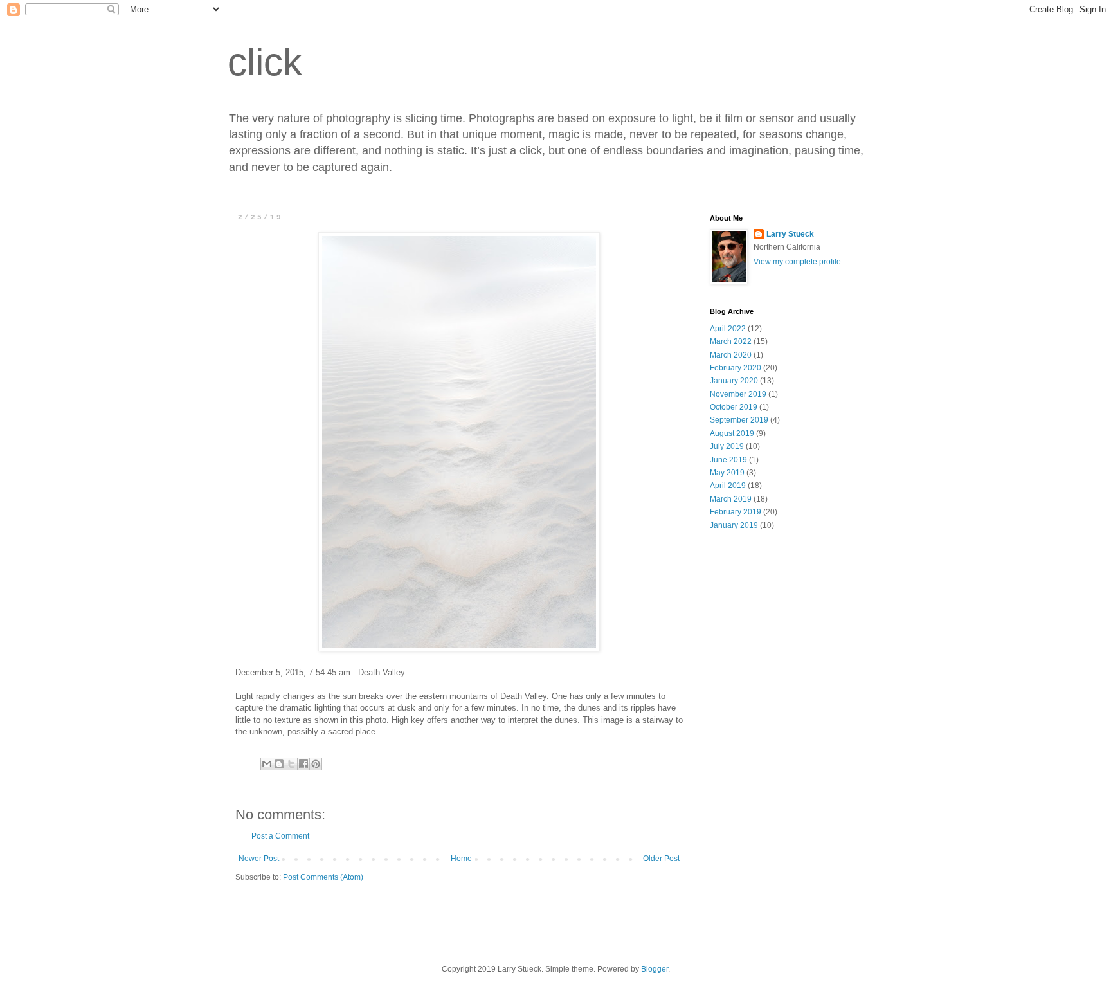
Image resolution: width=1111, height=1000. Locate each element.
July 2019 (727, 446)
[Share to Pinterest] (315, 764)
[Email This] (266, 764)
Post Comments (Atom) (323, 877)
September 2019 (739, 419)
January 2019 (734, 525)
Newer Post (259, 858)
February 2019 (735, 511)
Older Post (661, 858)
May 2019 (727, 472)
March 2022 (731, 341)
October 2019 (733, 407)
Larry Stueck (790, 234)
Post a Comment (280, 836)
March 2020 (731, 354)
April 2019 (728, 485)
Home (461, 858)
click (265, 62)
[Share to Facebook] (303, 764)
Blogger (654, 969)
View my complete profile (797, 261)
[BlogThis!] (279, 764)
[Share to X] (291, 764)
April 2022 (728, 328)
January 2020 (734, 380)
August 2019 (732, 433)
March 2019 (731, 499)
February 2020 (735, 367)
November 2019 (738, 394)
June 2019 (728, 459)
